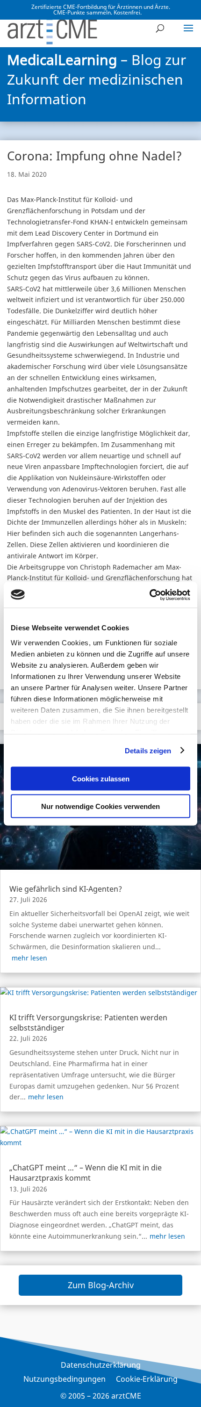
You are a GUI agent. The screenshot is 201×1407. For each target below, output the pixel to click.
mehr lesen (29, 957)
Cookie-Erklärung (147, 1380)
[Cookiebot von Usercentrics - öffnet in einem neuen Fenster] (149, 595)
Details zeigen (148, 750)
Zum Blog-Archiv (101, 1285)
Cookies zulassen (100, 779)
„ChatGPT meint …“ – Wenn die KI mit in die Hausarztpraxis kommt (85, 1172)
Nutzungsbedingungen (64, 1380)
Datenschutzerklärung (101, 1366)
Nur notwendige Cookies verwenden (100, 806)
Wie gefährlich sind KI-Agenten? (65, 889)
